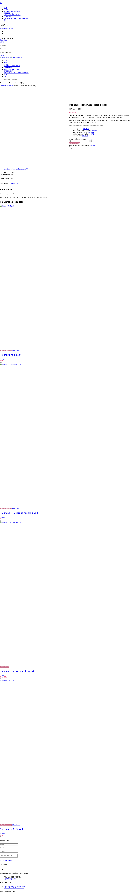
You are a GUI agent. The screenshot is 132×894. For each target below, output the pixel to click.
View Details (16, 350)
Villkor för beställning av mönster (14, 888)
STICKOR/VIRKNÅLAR (12, 11)
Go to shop (3, 40)
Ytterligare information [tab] (11, 169)
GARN (6, 9)
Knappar (10, 85)
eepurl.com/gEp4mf (10, 879)
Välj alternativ (4, 667)
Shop (5, 85)
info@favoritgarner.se (6, 28)
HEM (5, 6)
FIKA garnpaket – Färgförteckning (14, 886)
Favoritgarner (15, 183)
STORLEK (72, 139)
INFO (6, 20)
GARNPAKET (8, 16)
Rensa (90, 139)
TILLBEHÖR (8, 13)
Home (2, 85)
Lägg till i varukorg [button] (6, 350)
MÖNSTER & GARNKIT (12, 15)
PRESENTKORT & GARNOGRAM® (16, 18)
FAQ (5, 22)
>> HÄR (85, 136)
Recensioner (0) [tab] (23, 169)
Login (2, 42)
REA (5, 8)
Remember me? (6, 52)
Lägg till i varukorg (74, 143)
